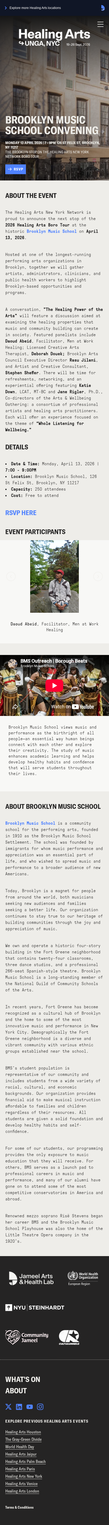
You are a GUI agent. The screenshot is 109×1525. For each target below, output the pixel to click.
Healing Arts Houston (23, 1431)
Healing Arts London (22, 1491)
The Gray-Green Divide (23, 1439)
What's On (22, 1379)
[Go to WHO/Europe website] (82, 1278)
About (16, 1390)
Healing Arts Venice (21, 1483)
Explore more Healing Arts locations (35, 8)
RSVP (18, 169)
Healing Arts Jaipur (21, 1454)
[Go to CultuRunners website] (69, 1337)
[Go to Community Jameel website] (26, 1337)
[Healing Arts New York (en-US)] (54, 37)
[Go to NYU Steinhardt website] (34, 1307)
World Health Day (19, 1446)
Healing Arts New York (23, 1476)
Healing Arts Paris (20, 1468)
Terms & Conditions (19, 1507)
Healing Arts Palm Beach (25, 1461)
